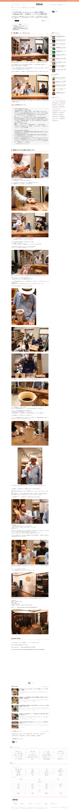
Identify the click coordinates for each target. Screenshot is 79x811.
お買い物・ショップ (46, 757)
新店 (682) (55, 104)
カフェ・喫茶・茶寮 (18, 753)
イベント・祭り (46, 751)
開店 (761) (62, 112)
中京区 (32, 788)
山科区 (60, 784)
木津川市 (18, 793)
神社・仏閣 (32, 751)
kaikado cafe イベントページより (23, 143)
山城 (39, 790)
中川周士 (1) (43, 733)
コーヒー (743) (22, 733)
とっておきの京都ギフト (53, 4)
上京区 (46, 788)
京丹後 (21, 779)
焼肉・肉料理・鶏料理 (46, 755)
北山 (60, 773)
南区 (32, 786)
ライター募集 (29, 803)
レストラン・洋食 (18, 757)
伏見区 (46, 786)
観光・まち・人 (18, 751)
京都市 (39, 781)
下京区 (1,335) (30, 733)
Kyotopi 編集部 (58, 78)
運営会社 (15, 803)
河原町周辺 (18, 771)
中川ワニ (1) (37, 733)
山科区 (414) (55, 120)
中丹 (39, 779)
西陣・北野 (18, 775)
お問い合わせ (22, 803)
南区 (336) (55, 114)
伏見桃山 (18, 773)
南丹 (58, 779)
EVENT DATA (15, 29)
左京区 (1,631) (61, 104)
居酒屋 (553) (63, 118)
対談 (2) (28, 735)
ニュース (60, 757)
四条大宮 (46, 775)
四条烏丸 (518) (55, 112)
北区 (18, 786)
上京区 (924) (61, 114)
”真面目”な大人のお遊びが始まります (20, 28)
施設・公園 (61, 751)
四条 (46, 769)
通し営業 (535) (55, 110)
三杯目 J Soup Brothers (59, 48)
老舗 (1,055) (62, 106)
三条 (32, 769)
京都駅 (32, 771)
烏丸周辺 (60, 769)
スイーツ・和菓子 (46, 753)
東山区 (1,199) (55, 116)
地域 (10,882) (22, 735)
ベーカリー (32, 753)
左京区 (46, 784)
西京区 (18, 788)
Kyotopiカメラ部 (58, 41)
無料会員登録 (60, 4)
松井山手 (32, 773)
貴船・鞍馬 (46, 773)
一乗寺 (46, 771)
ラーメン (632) (63, 110)
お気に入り (44, 20)
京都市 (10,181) (15, 735)
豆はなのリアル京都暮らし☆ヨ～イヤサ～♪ (26, 701)
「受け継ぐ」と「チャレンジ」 (19, 25)
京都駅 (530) (62, 116)
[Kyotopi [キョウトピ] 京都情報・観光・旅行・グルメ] (39, 5)
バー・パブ (61, 755)
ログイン (65, 4)
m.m (56, 52)
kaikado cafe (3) (15, 733)
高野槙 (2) (39, 735)
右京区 (18, 784)
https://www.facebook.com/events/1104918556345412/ (27, 607)
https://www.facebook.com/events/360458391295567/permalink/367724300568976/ (29, 649)
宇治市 (60, 793)
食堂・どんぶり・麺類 (18, 755)
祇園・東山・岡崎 (18, 769)
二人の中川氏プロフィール (18, 27)
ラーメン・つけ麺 (60, 753)
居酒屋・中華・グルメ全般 (32, 757)
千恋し (20, 693)
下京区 (60, 786)
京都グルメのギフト (53, 803)
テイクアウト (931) (56, 108)
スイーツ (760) (55, 118)
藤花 (56, 63)
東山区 (32, 784)
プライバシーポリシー (38, 803)
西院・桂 (60, 775)
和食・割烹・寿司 (32, 755)
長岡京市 (46, 793)
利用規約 (46, 803)
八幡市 (32, 793)
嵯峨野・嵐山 (60, 771)
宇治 (32, 775)
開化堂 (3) (33, 735)
